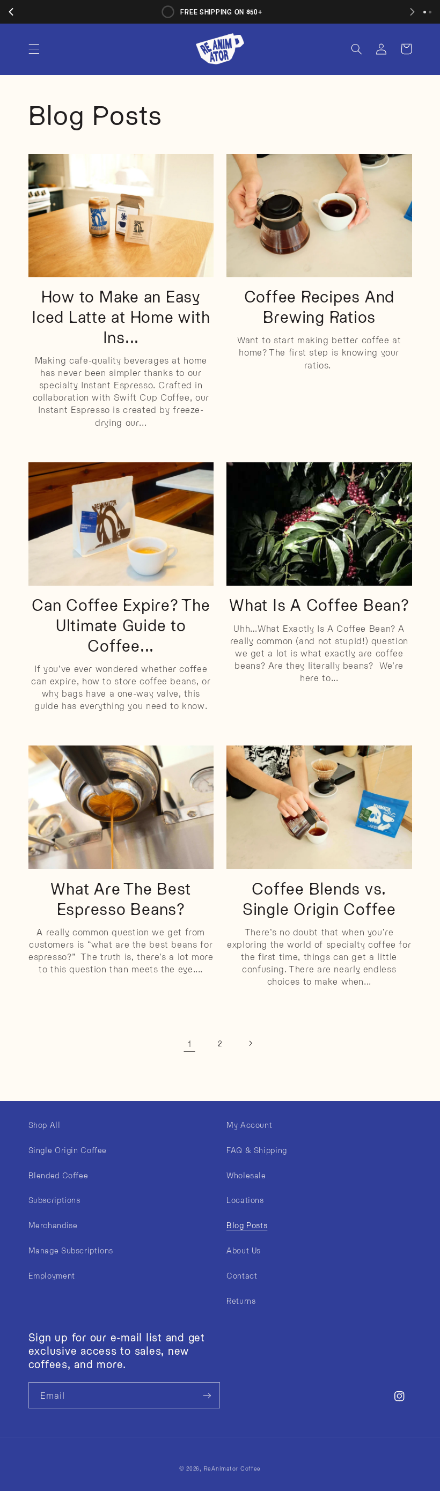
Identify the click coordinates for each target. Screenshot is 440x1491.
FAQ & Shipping (256, 1150)
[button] (33, 48)
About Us (243, 1250)
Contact (241, 1275)
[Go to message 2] (430, 12)
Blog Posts (246, 1225)
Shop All (44, 1125)
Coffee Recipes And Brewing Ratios (319, 306)
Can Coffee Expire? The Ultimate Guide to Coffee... (121, 624)
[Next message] (412, 12)
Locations (245, 1200)
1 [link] (190, 1043)
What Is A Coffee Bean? (319, 604)
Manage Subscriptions (71, 1250)
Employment (51, 1275)
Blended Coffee (58, 1175)
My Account (249, 1125)
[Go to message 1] (424, 12)
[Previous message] (11, 12)
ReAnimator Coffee (232, 1468)
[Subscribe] (207, 1395)
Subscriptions (54, 1200)
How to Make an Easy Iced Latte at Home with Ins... (121, 316)
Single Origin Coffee (67, 1150)
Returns (240, 1300)
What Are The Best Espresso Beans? (120, 898)
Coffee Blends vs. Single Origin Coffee (319, 898)
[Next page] (250, 1043)
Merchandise (53, 1225)
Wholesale (246, 1175)
